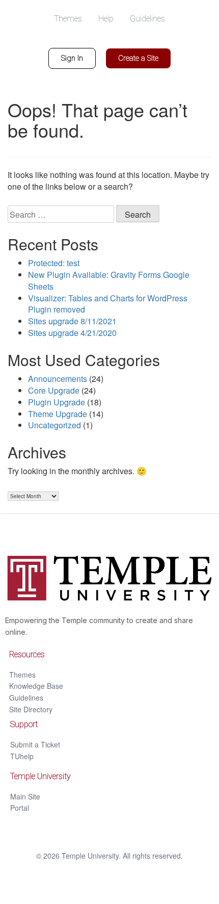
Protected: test (53, 263)
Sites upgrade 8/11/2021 (72, 321)
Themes (22, 674)
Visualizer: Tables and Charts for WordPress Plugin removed (107, 304)
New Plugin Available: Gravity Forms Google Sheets (108, 280)
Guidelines (26, 697)
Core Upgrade (53, 390)
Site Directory (30, 709)
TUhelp (22, 756)
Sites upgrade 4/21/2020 (72, 333)
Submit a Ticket (35, 744)
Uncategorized (54, 425)
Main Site (25, 796)
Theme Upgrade (57, 414)
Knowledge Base (36, 686)
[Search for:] (61, 214)
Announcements (57, 378)
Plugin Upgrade (56, 402)
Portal (19, 808)
